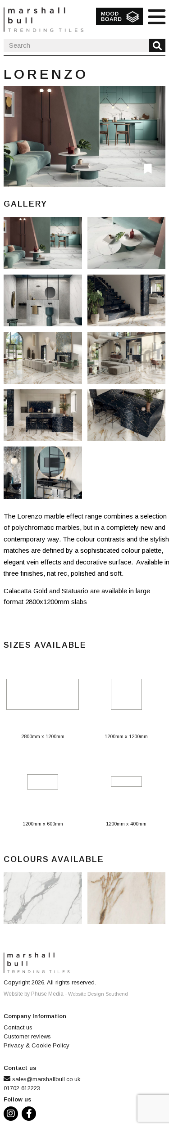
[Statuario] (84, 136)
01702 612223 (22, 1088)
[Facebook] (31, 1114)
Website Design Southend (98, 994)
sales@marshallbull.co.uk (46, 1079)
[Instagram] (13, 1114)
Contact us (18, 1027)
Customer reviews (27, 1036)
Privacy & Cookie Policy (36, 1045)
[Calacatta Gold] (45, 360)
